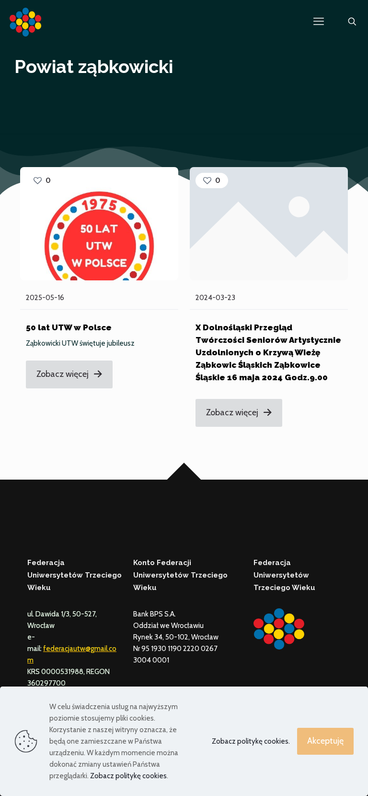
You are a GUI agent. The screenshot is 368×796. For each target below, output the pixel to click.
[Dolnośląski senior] (25, 21)
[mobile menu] (318, 21)
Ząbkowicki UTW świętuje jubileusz (80, 343)
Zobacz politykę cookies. (251, 741)
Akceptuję (325, 741)
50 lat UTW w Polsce (69, 327)
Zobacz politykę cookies (128, 776)
